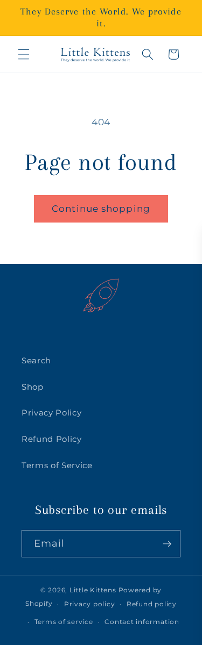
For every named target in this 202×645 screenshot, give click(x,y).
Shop (33, 387)
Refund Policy (52, 439)
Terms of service (63, 622)
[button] (24, 54)
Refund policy (152, 604)
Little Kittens (92, 590)
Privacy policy (89, 604)
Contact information (142, 622)
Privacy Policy (51, 412)
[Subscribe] (167, 544)
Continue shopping (101, 208)
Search (36, 360)
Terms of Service (57, 465)
